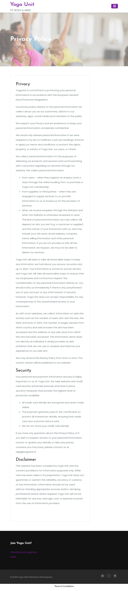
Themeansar (45, 577)
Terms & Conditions (64, 586)
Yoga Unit (22, 4)
